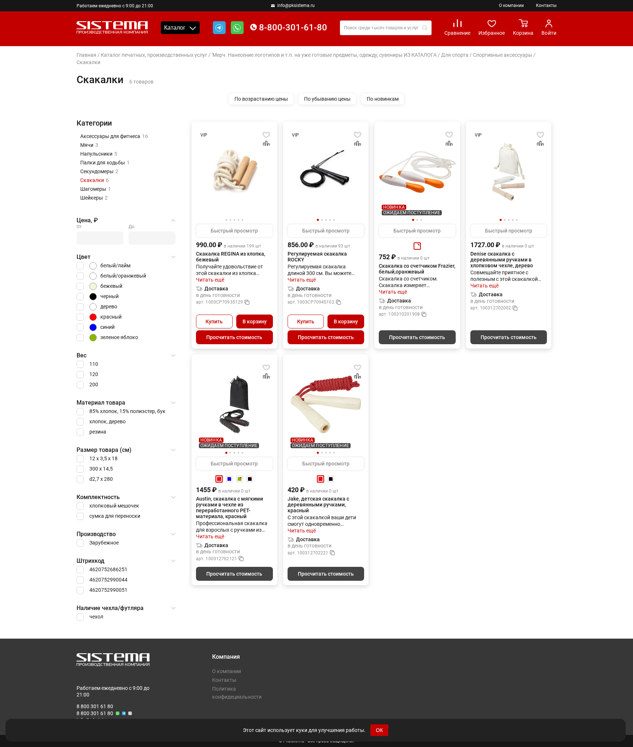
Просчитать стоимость (234, 337)
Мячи (89, 145)
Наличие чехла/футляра (110, 608)
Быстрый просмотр (234, 231)
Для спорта (455, 55)
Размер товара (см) (104, 449)
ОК (379, 730)
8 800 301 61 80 (95, 706)
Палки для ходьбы (105, 163)
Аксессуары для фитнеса (114, 136)
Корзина (523, 33)
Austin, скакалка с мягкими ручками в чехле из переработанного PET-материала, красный (229, 507)
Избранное (491, 33)
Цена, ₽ (87, 220)
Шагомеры (95, 189)
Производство (96, 534)
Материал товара (101, 402)
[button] (317, 220)
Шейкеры (94, 198)
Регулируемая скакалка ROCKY (317, 257)
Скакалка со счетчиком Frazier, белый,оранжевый (417, 269)
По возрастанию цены (261, 99)
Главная (86, 55)
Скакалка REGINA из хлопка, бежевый (230, 257)
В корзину (255, 321)
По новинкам (383, 99)
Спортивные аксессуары (502, 55)
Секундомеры (99, 171)
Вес (81, 355)
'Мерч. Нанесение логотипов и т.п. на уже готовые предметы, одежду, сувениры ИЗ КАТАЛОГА (324, 55)
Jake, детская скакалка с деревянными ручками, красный (318, 504)
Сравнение (457, 33)
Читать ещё (210, 280)
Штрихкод (90, 560)
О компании (511, 5)
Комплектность (98, 497)
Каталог (174, 28)
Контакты (546, 5)
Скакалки (94, 180)
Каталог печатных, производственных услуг (154, 55)
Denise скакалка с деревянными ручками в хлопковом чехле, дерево (501, 259)
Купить (214, 321)
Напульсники (98, 154)
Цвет (83, 256)
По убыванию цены (327, 99)
